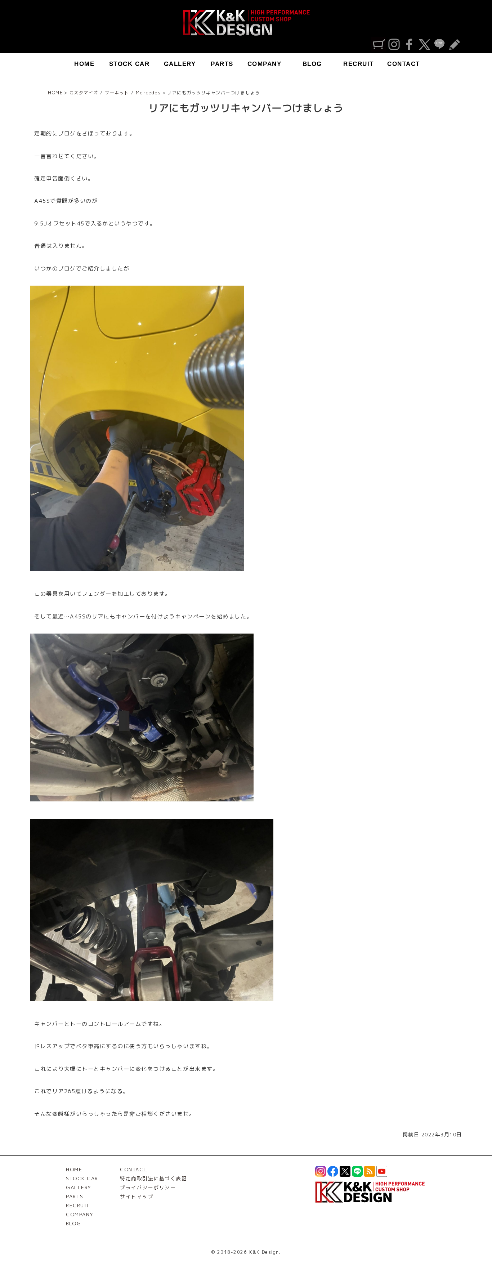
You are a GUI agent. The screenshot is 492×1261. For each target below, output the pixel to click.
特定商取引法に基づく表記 (153, 1178)
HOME (84, 64)
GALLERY (180, 64)
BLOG (312, 64)
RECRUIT (358, 64)
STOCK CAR (129, 64)
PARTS (222, 64)
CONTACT (403, 64)
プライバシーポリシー (148, 1187)
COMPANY (264, 64)
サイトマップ (136, 1196)
